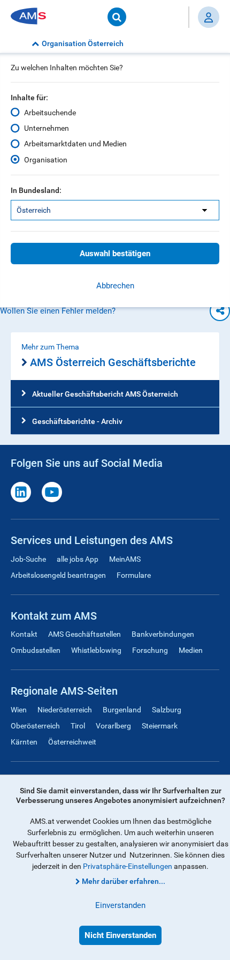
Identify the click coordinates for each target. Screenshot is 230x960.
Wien (19, 709)
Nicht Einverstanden (120, 935)
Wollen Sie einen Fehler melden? (58, 311)
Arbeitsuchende (50, 112)
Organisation (45, 159)
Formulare (134, 575)
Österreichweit (72, 742)
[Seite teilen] (220, 311)
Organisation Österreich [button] (83, 43)
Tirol (78, 725)
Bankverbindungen (163, 634)
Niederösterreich (64, 709)
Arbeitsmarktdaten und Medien (75, 143)
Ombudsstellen (35, 650)
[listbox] (115, 210)
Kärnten (24, 742)
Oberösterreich (35, 725)
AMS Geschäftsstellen (84, 634)
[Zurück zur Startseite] (32, 17)
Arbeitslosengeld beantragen (58, 575)
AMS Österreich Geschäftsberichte (113, 362)
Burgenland (122, 709)
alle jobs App (77, 559)
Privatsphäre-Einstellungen (127, 866)
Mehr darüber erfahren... (123, 881)
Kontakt (24, 634)
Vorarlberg (113, 725)
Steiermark (160, 725)
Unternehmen (46, 128)
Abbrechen (115, 286)
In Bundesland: (36, 190)
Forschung (150, 650)
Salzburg (166, 709)
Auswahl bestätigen (115, 253)
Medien (191, 650)
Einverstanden (120, 905)
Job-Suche (28, 559)
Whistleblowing (96, 650)
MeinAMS (125, 559)
